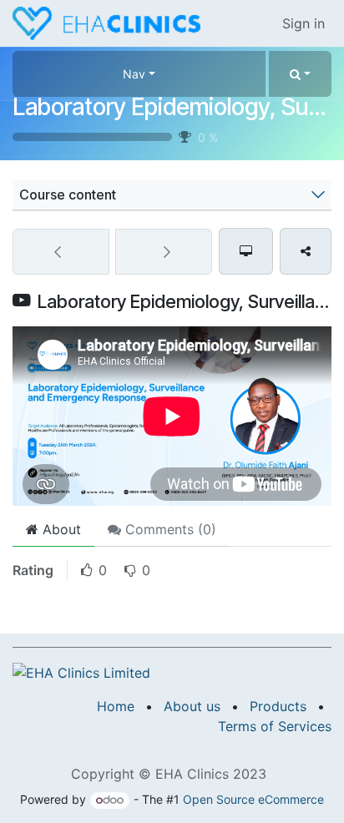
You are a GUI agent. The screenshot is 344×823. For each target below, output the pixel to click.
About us (192, 706)
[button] (300, 74)
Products (278, 706)
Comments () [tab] (168, 529)
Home (115, 706)
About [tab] (59, 529)
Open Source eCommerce (253, 799)
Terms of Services (274, 726)
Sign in (303, 23)
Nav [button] (134, 74)
